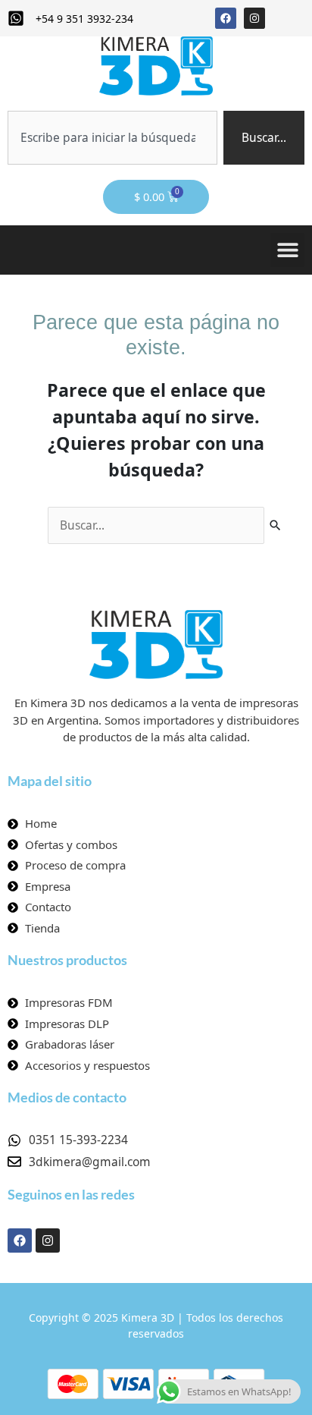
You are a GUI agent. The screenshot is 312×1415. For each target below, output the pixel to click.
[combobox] (112, 138)
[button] (287, 250)
